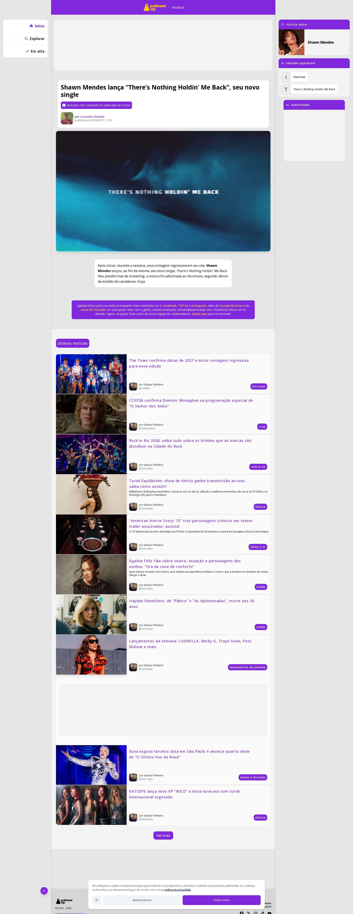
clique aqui (199, 314)
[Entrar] (44, 890)
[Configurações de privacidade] (96, 900)
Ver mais (163, 835)
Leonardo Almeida (92, 116)
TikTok (182, 306)
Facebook (169, 306)
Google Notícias (231, 306)
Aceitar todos (222, 900)
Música (178, 7)
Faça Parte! (265, 906)
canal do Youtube (93, 310)
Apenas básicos (142, 900)
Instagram (199, 306)
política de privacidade (178, 890)
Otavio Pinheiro (154, 384)
